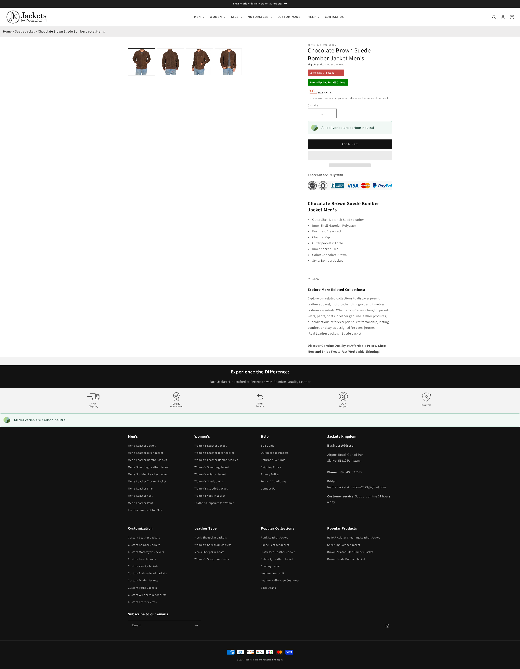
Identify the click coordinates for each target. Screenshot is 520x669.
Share (316, 279)
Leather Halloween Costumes (280, 580)
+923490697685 (350, 472)
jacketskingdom (253, 659)
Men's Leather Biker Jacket (145, 453)
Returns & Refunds (273, 460)
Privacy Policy (269, 474)
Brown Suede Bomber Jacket (346, 559)
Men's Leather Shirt (140, 488)
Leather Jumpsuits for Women (214, 503)
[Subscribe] (196, 625)
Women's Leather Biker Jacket (214, 453)
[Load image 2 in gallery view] (170, 61)
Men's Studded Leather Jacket (148, 474)
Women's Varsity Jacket (209, 495)
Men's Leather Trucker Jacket (147, 481)
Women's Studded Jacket (211, 488)
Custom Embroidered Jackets (147, 573)
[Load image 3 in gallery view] (199, 61)
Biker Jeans (268, 588)
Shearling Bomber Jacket (343, 545)
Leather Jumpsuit (272, 573)
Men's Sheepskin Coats (209, 552)
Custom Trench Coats (142, 559)
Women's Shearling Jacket (211, 467)
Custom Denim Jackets (143, 580)
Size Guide (267, 445)
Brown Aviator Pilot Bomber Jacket (350, 552)
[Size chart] (321, 93)
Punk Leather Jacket (274, 537)
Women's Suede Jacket (209, 481)
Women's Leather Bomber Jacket (216, 460)
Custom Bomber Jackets (144, 545)
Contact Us (268, 488)
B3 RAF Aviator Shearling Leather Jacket (353, 537)
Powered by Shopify (272, 659)
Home (7, 31)
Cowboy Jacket (271, 566)
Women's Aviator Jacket (210, 474)
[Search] (494, 17)
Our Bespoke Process (274, 453)
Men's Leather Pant (140, 503)
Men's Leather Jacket (142, 445)
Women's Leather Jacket (210, 445)
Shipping (313, 64)
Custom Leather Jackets (144, 537)
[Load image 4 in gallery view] (228, 61)
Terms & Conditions (273, 481)
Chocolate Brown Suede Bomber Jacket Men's (71, 31)
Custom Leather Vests (142, 602)
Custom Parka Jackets (142, 588)
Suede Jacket (25, 31)
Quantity (313, 105)
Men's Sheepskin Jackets (210, 537)
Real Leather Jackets (324, 333)
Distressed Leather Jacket (278, 552)
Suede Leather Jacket (275, 545)
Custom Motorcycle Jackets (146, 552)
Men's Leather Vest (140, 495)
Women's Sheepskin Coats (211, 559)
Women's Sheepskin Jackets (212, 545)
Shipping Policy (271, 467)
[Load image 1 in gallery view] (141, 61)
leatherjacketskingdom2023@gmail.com (356, 487)
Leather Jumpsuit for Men (145, 510)
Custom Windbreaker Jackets (147, 595)
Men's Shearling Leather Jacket (148, 467)
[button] (350, 155)
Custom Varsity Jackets (143, 566)
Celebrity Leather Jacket (277, 559)
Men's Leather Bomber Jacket (147, 460)
